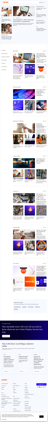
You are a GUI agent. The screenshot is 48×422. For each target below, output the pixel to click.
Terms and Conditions (16, 398)
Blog (14, 387)
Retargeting (26, 405)
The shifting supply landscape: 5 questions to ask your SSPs (18, 146)
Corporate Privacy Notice (5, 396)
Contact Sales (41, 2)
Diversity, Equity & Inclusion (29, 394)
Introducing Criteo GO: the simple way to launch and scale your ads (29, 289)
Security (2, 407)
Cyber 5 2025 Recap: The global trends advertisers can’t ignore (30, 253)
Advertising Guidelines (16, 403)
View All (44, 191)
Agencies (2, 387)
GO (1, 17)
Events (14, 390)
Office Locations (27, 397)
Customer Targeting (28, 410)
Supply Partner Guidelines (17, 401)
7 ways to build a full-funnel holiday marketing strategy (6, 20)
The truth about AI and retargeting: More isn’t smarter (40, 217)
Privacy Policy (3, 394)
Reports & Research (16, 385)
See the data (21, 371)
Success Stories (3, 385)
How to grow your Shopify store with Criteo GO (29, 112)
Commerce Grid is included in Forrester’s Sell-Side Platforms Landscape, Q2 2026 (17, 290)
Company (26, 387)
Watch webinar (36, 371)
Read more (6, 371)
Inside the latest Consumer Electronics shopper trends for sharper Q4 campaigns (6, 37)
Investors (26, 389)
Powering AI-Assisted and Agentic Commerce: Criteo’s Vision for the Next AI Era (41, 289)
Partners (2, 389)
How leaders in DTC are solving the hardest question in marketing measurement (41, 92)
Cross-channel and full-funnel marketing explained (41, 112)
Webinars (14, 389)
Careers (26, 385)
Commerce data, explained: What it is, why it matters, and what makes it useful (17, 217)
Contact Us (26, 396)
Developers (14, 392)
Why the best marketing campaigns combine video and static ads (41, 15)
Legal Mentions (15, 400)
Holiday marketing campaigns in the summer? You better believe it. (41, 29)
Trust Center (3, 405)
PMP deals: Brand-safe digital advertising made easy (41, 146)
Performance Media (40, 6)
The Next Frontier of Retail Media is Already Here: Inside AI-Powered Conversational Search (17, 77)
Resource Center (8, 349)
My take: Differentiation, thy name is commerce (30, 146)
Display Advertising (28, 408)
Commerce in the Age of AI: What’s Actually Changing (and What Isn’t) (29, 217)
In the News (26, 390)
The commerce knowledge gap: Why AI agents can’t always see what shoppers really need (41, 196)
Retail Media (16, 309)
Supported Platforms (16, 405)
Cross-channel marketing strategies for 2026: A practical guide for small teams (40, 254)
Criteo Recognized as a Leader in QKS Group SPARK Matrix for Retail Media (40, 77)
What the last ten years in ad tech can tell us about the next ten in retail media (41, 181)
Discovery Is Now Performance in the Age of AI (18, 112)
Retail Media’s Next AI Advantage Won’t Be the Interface (29, 76)
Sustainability (27, 392)
